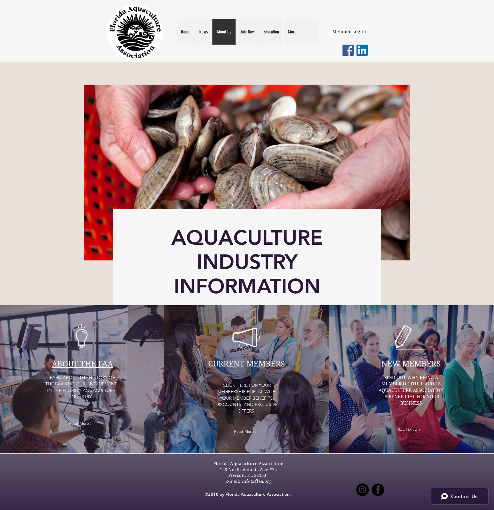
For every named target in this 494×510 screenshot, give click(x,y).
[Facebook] (348, 50)
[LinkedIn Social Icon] (362, 50)
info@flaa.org (257, 481)
